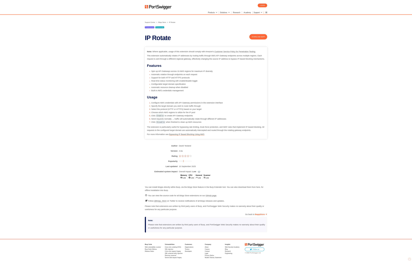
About (206, 247)
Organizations (189, 247)
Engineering (228, 253)
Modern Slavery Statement (213, 257)
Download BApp (258, 37)
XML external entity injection (174, 253)
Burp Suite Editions (151, 249)
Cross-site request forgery (173, 251)
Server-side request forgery (173, 257)
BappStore (260, 214)
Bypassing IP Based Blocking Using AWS (186, 134)
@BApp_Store (160, 201)
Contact (207, 251)
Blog (226, 249)
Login (262, 5)
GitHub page (211, 196)
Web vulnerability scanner (153, 247)
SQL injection (169, 249)
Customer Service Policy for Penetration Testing (234, 52)
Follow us (256, 249)
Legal (206, 253)
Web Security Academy (232, 247)
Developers (188, 251)
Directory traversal (170, 255)
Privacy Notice (209, 255)
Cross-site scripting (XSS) (173, 247)
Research (228, 251)
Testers (187, 249)
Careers (207, 249)
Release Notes (149, 251)
